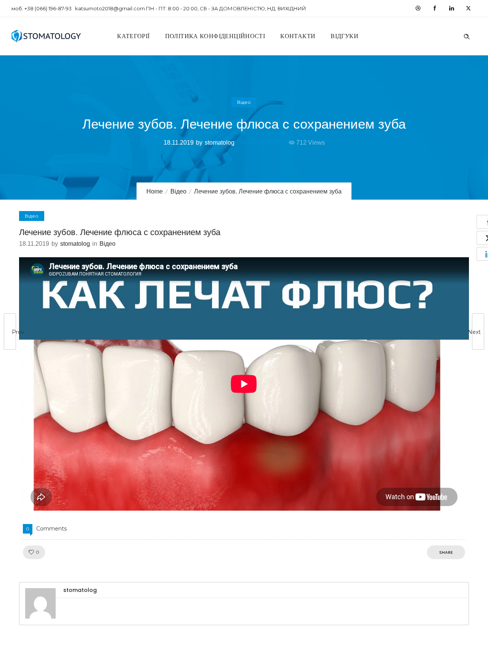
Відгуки (344, 36)
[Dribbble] (417, 8)
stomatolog (219, 142)
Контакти (297, 36)
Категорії (133, 36)
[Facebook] (434, 8)
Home (154, 191)
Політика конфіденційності (215, 36)
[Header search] (466, 35)
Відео (178, 191)
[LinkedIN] (451, 8)
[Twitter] (468, 8)
